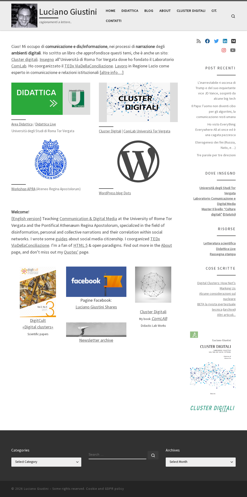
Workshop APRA (23, 189)
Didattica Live (45, 124)
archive (229, 309)
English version (26, 218)
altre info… (111, 72)
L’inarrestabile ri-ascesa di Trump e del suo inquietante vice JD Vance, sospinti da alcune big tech (216, 90)
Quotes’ (71, 252)
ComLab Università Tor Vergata (147, 131)
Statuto (229, 214)
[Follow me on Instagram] (224, 50)
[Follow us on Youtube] (233, 50)
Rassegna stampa (223, 254)
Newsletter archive (96, 340)
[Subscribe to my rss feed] (199, 41)
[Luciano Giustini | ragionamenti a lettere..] (24, 14)
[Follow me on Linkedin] (225, 41)
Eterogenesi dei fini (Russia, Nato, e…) (215, 145)
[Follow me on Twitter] (216, 41)
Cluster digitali (24, 59)
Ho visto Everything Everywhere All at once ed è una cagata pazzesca (215, 129)
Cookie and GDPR (100, 489)
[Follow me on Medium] (233, 41)
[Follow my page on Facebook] (207, 41)
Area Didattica (22, 124)
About (166, 245)
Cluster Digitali (110, 131)
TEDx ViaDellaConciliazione (88, 66)
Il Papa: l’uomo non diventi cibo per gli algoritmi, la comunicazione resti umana (214, 111)
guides (61, 239)
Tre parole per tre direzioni (216, 155)
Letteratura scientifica (220, 243)
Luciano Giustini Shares (96, 307)
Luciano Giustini (36, 489)
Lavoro (121, 66)
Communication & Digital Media (88, 218)
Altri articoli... (226, 315)
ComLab (18, 66)
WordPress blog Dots (115, 193)
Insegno (47, 59)
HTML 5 (80, 245)
